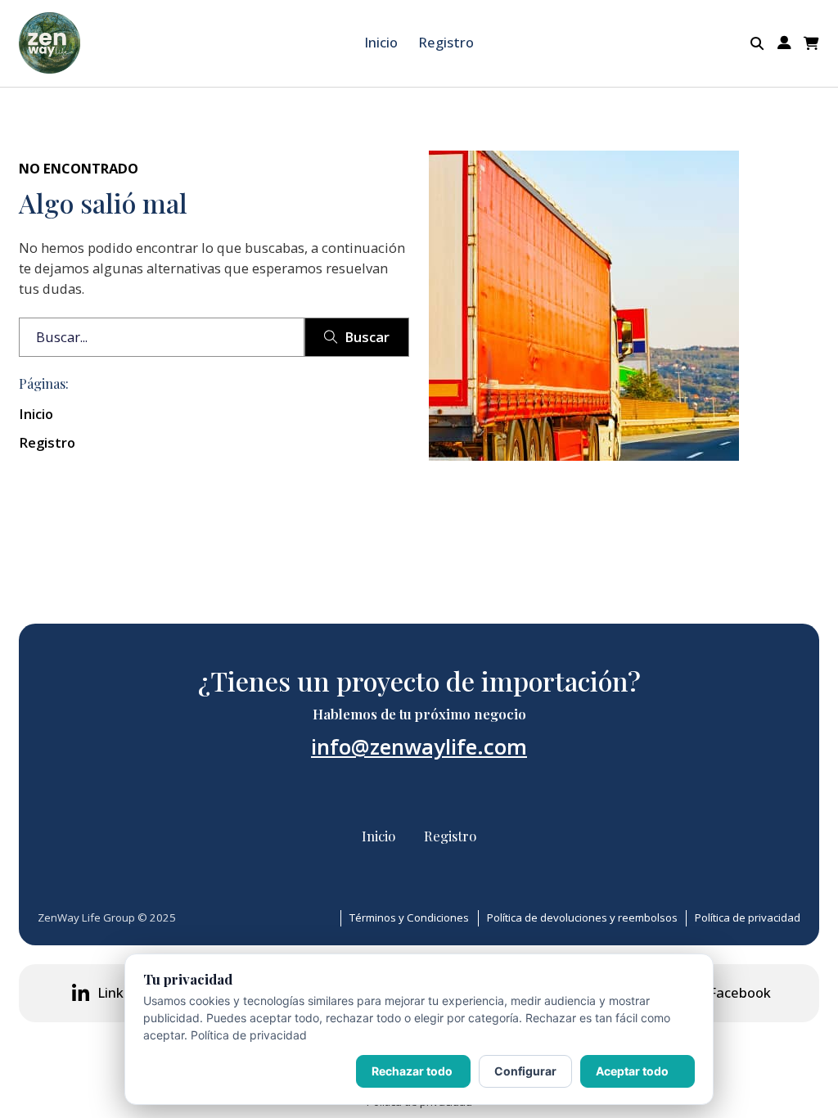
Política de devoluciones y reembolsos (582, 917)
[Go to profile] (784, 43)
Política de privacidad (747, 917)
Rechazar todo (412, 1071)
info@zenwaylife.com (419, 746)
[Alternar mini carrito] (811, 44)
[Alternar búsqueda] (757, 44)
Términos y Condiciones (409, 917)
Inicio (381, 42)
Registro (446, 42)
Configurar (525, 1071)
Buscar (367, 336)
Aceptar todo (632, 1071)
